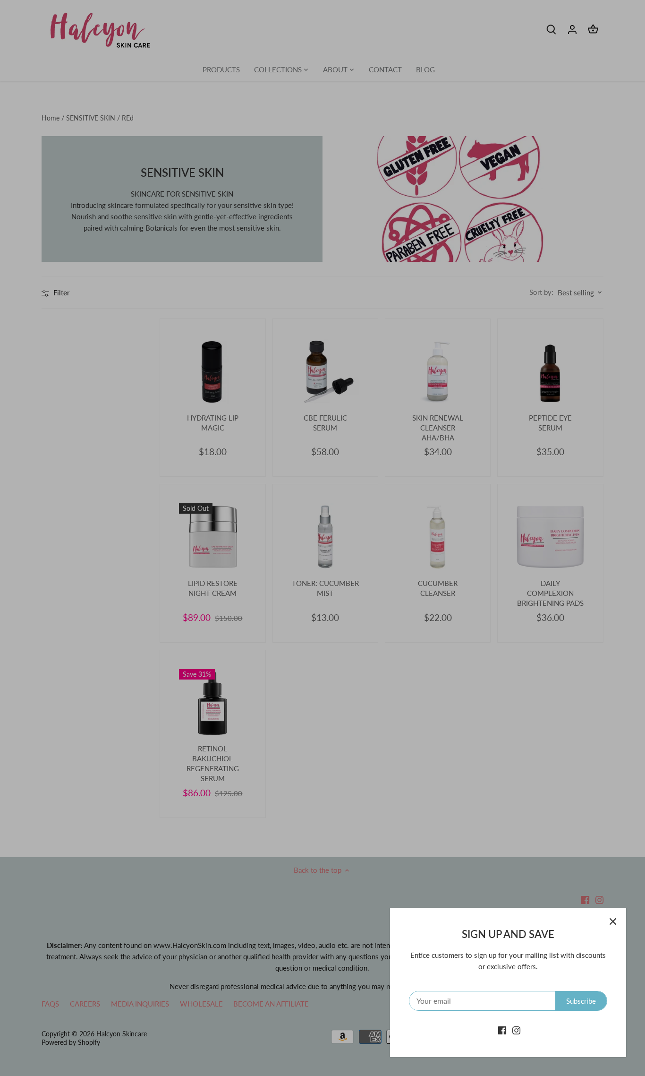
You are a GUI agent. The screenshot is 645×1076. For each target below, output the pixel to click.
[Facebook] (502, 1030)
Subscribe (581, 1001)
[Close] (613, 921)
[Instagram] (516, 1030)
